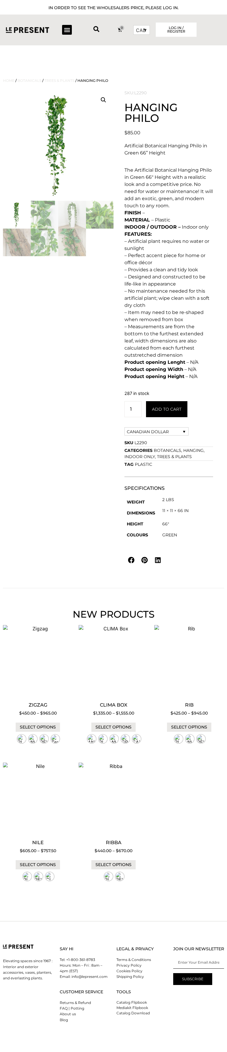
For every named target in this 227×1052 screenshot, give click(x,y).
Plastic (143, 464)
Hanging (193, 450)
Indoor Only (139, 456)
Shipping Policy (130, 976)
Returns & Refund (75, 1002)
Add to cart (166, 409)
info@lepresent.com (90, 976)
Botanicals (29, 80)
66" (165, 524)
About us (68, 1014)
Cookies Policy (129, 971)
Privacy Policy (129, 965)
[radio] (21, 738)
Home (8, 80)
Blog (64, 1020)
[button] (67, 30)
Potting (77, 1008)
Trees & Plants (59, 80)
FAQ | (65, 1008)
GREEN (169, 535)
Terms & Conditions (133, 959)
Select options (38, 727)
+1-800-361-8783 (80, 959)
